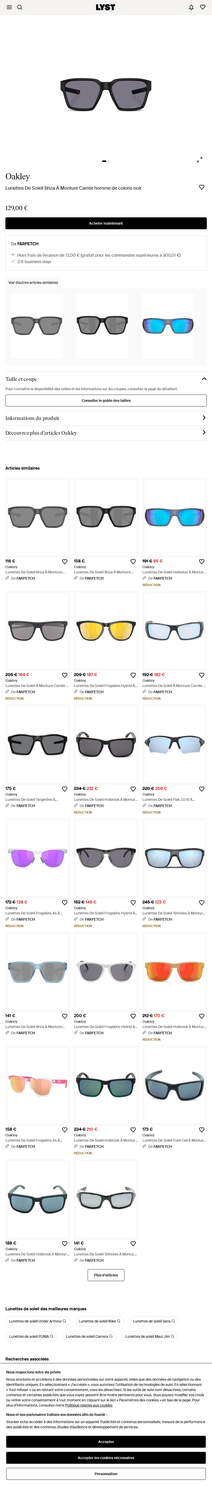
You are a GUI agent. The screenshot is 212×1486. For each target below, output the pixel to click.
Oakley (17, 176)
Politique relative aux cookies (88, 1405)
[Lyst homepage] (106, 7)
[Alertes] (191, 7)
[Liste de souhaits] (203, 7)
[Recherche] (19, 7)
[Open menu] (9, 7)
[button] (106, 87)
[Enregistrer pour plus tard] (201, 187)
